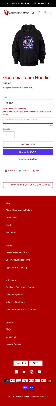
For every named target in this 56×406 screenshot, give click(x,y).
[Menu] (51, 13)
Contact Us (11, 337)
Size (5, 97)
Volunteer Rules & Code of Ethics (21, 309)
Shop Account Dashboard (18, 260)
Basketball (11, 232)
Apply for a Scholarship (16, 267)
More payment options (28, 159)
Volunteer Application (15, 294)
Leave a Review (13, 344)
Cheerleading (12, 217)
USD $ (34, 363)
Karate (9, 225)
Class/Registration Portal (17, 252)
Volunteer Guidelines (15, 302)
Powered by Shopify (40, 397)
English (20, 363)
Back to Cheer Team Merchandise (30, 185)
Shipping (7, 88)
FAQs (8, 329)
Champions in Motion (23, 397)
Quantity (6, 129)
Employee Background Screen (20, 287)
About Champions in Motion (19, 210)
